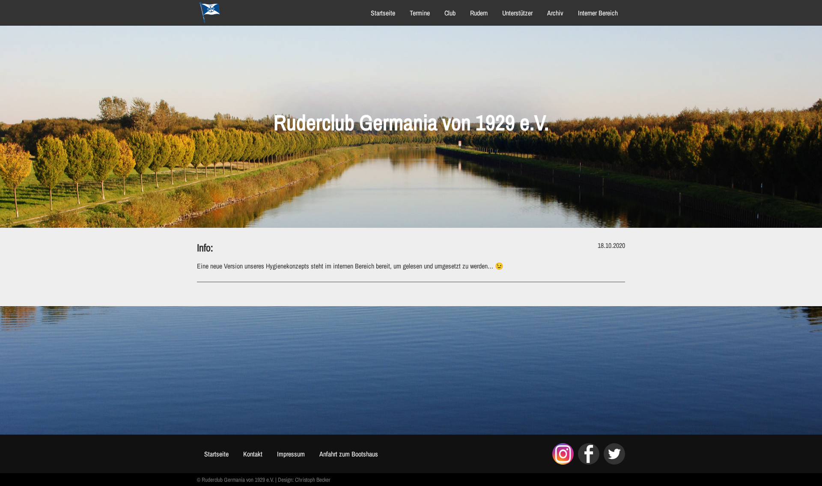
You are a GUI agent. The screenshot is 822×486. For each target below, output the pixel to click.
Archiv (555, 13)
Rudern (479, 13)
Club (450, 13)
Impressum (291, 454)
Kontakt (252, 454)
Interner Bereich (598, 13)
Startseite (383, 13)
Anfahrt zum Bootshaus (348, 454)
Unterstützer (517, 13)
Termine (420, 13)
